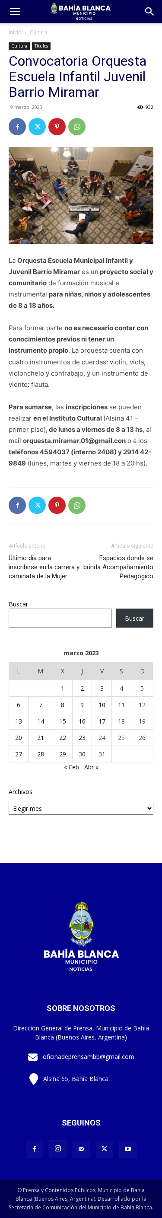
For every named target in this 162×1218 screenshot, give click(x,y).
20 (18, 737)
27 (18, 754)
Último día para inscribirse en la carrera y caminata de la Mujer (44, 567)
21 (40, 737)
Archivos (20, 792)
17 (101, 721)
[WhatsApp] (77, 126)
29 (62, 754)
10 (101, 705)
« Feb (71, 767)
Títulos (41, 46)
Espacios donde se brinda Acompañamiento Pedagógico (118, 567)
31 (101, 754)
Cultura (39, 32)
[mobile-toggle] (15, 11)
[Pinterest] (57, 126)
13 (18, 721)
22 (62, 737)
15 (62, 721)
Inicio (15, 32)
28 (40, 754)
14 (40, 721)
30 (82, 754)
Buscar (18, 604)
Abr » (91, 767)
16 (82, 721)
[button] (150, 11)
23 (82, 737)
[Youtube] (128, 1149)
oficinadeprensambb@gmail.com (88, 1056)
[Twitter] (37, 126)
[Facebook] (17, 126)
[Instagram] (58, 1148)
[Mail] (81, 1149)
